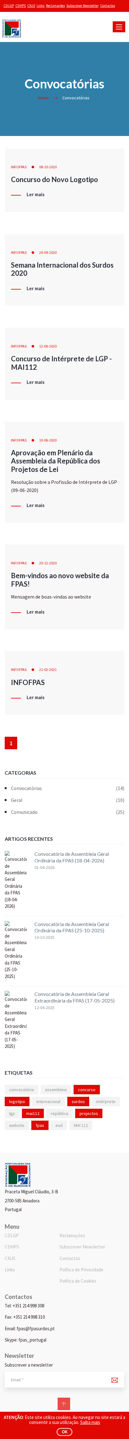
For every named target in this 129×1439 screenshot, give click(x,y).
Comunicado (67, 812)
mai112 (32, 1113)
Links (40, 5)
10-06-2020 (48, 440)
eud (59, 1125)
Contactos (107, 5)
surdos (78, 1101)
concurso (86, 1089)
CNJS (31, 5)
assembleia (56, 1089)
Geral (67, 800)
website (16, 1125)
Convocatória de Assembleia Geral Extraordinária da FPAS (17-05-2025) (74, 997)
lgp (12, 1113)
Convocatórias (67, 788)
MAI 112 (81, 1125)
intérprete (106, 1101)
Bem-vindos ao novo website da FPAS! (60, 579)
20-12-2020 (48, 563)
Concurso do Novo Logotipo (54, 179)
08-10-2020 (48, 167)
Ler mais (35, 194)
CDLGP (8, 5)
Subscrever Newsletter (82, 5)
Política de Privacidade (81, 1270)
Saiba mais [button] (90, 1422)
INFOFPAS (19, 167)
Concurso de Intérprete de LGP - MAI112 (61, 362)
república (59, 1113)
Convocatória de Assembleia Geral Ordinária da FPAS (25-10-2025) (71, 927)
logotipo (17, 1101)
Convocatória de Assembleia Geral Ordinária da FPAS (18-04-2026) (71, 857)
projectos (89, 1113)
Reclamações (55, 5)
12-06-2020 (48, 346)
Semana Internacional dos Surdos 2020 (62, 269)
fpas (40, 1125)
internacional (48, 1101)
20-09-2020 (48, 252)
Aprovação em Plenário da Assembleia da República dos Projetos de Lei (55, 461)
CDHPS (20, 5)
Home (43, 98)
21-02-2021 (48, 669)
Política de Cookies (77, 1281)
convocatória (21, 1089)
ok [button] (65, 1432)
